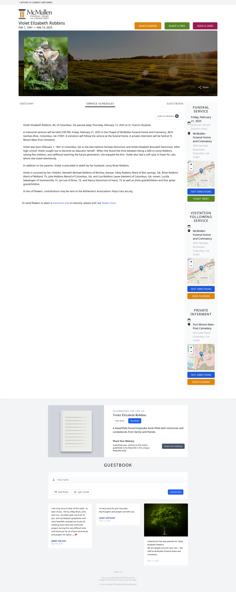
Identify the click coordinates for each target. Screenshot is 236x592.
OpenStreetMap (121, 584)
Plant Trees (201, 198)
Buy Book (135, 420)
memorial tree (61, 203)
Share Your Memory (173, 446)
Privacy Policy (110, 580)
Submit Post (175, 492)
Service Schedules (100, 103)
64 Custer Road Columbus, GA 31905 (201, 336)
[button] (201, 171)
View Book (119, 420)
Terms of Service (125, 580)
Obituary (27, 103)
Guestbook (175, 103)
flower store (109, 203)
